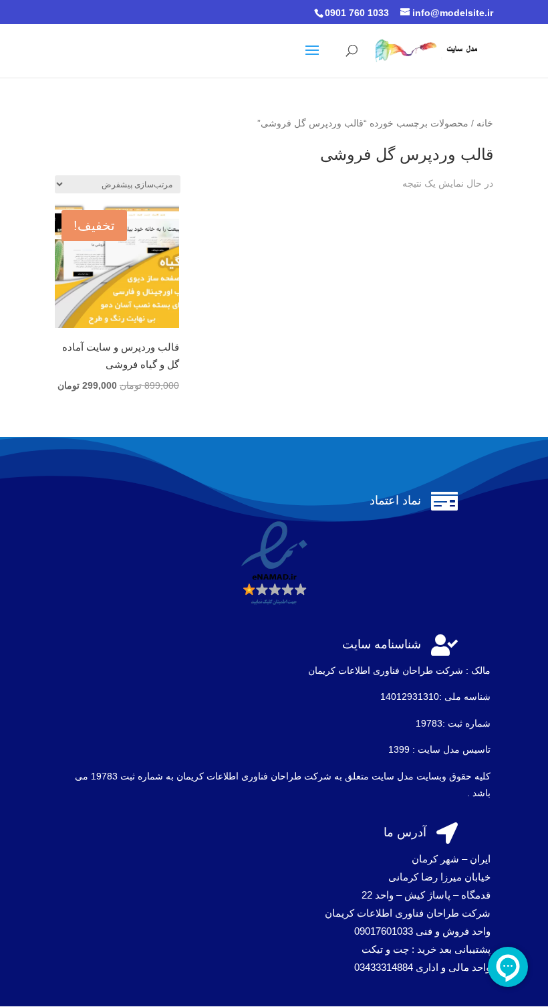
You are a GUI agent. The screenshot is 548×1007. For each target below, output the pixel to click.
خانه (484, 123)
